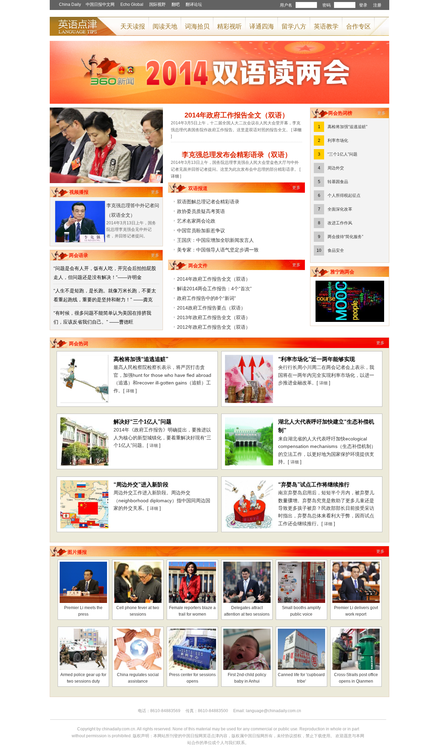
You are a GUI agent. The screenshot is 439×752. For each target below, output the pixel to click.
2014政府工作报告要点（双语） (211, 308)
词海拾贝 (197, 26)
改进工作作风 (340, 223)
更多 (155, 192)
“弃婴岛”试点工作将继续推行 (313, 484)
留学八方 (294, 26)
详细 (297, 129)
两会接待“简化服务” (345, 236)
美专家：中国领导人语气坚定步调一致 (218, 249)
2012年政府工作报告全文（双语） (213, 327)
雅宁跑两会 (342, 271)
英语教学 (326, 26)
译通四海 (261, 26)
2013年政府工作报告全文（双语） (213, 317)
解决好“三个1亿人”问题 (142, 422)
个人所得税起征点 (344, 195)
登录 (363, 5)
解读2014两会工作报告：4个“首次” (214, 288)
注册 (377, 5)
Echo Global (131, 4)
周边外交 (336, 168)
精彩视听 (229, 26)
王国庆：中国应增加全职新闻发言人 (215, 240)
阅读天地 (165, 26)
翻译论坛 (194, 4)
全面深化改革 (340, 209)
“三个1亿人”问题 (342, 154)
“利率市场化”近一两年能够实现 (316, 359)
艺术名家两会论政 (196, 221)
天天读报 (132, 26)
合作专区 (358, 26)
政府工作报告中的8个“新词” (206, 298)
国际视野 (157, 4)
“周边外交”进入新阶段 (141, 484)
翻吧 (175, 4)
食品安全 (336, 250)
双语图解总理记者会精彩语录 (208, 201)
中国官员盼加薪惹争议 (201, 230)
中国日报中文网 (100, 4)
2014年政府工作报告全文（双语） (213, 279)
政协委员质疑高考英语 (201, 211)
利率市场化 (338, 140)
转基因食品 (338, 181)
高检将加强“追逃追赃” (347, 126)
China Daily (70, 4)
